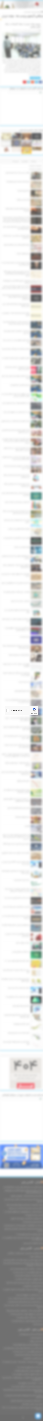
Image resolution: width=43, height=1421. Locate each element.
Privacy (32, 713)
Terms (35, 713)
